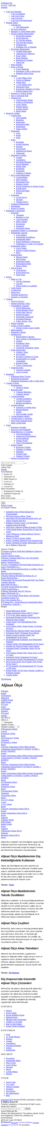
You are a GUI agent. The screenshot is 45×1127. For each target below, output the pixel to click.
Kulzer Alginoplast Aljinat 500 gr (14, 813)
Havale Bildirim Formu (15, 1015)
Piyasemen (10, 1058)
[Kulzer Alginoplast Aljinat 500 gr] (15, 809)
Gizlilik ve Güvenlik (14, 1022)
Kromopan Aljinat (8, 733)
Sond (11, 885)
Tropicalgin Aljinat (8, 795)
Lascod (4, 731)
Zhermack (5, 740)
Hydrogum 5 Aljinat (9, 742)
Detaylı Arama (6, 505)
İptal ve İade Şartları (14, 1024)
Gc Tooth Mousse (13, 1037)
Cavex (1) (8, 482)
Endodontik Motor (13, 1061)
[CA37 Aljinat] (7, 800)
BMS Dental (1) (10, 479)
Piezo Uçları (11, 1063)
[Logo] (6, 3)
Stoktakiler (8, 722)
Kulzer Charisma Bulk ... (11, 562)
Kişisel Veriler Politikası (15, 1026)
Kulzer (3, 753)
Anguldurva (11, 1043)
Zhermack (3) (9, 477)
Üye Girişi (10, 1084)
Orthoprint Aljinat (8, 787)
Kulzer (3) (8, 474)
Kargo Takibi (11, 1013)
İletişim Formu (12, 1017)
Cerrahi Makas (12, 1072)
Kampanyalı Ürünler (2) (13, 491)
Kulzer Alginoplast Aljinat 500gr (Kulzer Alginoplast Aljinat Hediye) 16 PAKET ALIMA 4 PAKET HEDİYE (22, 775)
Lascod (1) (8, 486)
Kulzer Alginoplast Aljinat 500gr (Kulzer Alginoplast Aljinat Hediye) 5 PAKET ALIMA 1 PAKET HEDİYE (22, 758)
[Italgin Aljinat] (7, 820)
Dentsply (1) (9, 484)
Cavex (3, 802)
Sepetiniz (9, 1089)
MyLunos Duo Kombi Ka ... (12, 573)
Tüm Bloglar (6, 679)
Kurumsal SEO (7, 1100)
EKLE (28, 1109)
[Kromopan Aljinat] (9, 729)
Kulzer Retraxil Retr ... (10, 578)
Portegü (9, 1039)
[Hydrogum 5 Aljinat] (10, 738)
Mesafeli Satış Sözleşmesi (16, 1020)
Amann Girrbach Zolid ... (11, 556)
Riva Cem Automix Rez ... (11, 600)
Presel (8, 1069)
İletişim (9, 1011)
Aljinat (8, 1048)
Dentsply (4, 833)
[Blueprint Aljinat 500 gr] (11, 831)
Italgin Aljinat (6, 824)
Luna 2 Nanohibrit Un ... (11, 567)
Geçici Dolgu (11, 1065)
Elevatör (9, 1067)
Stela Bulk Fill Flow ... (10, 584)
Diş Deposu (14, 973)
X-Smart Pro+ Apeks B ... (11, 604)
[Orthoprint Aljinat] (9, 782)
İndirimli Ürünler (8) (12, 494)
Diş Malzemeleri (12, 1093)
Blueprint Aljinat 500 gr (10, 835)
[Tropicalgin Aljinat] (9, 791)
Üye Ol (4, 5)
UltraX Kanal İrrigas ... (10, 589)
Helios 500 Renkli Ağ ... (10, 593)
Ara (3, 503)
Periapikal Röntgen (13, 1046)
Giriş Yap (12, 5)
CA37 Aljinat (6, 804)
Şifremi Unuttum (12, 1087)
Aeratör (9, 1041)
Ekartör (9, 1074)
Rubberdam (10, 1050)
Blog (8, 1095)
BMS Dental (6, 822)
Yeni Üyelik (11, 1082)
